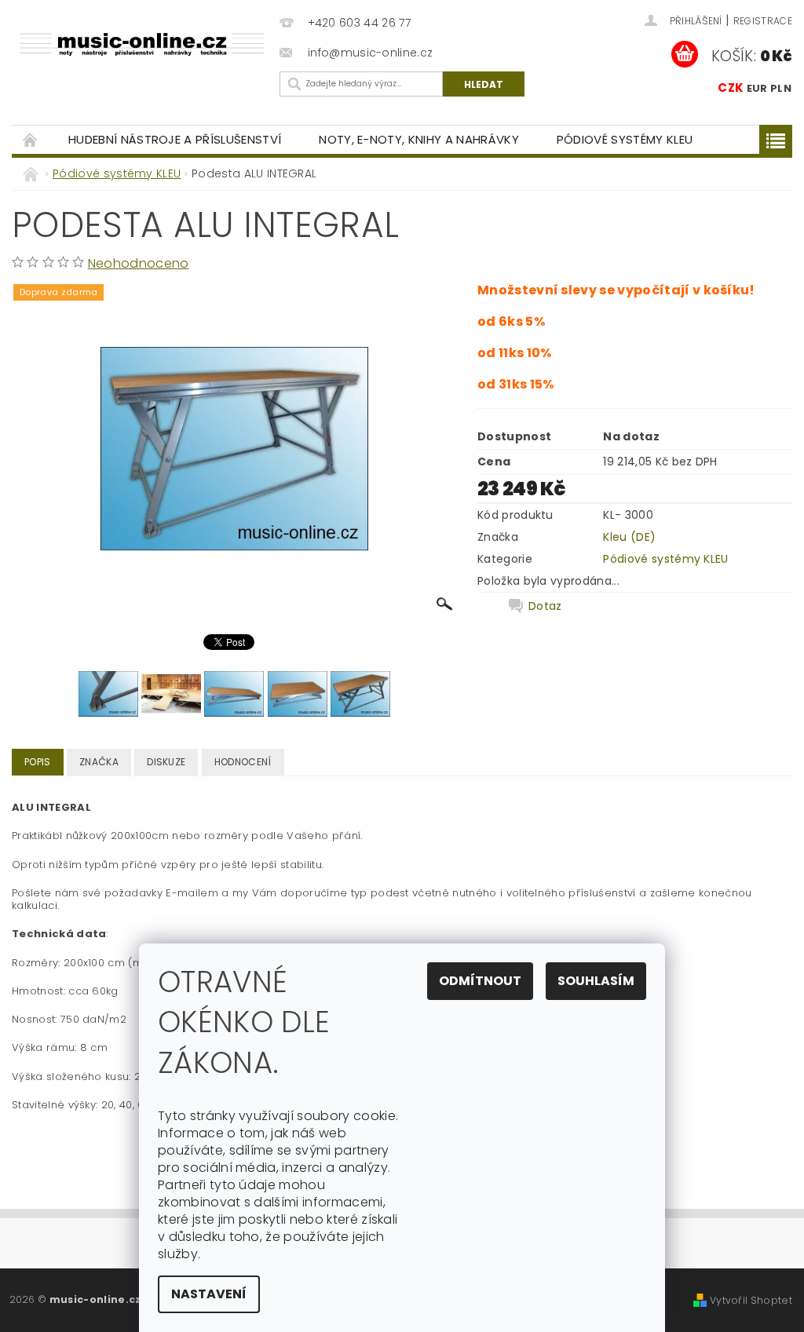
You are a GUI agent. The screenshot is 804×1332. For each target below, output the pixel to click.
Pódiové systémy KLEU (625, 139)
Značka (99, 761)
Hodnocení (243, 761)
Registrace (762, 20)
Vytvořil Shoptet (751, 1300)
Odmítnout (480, 981)
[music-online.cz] (142, 44)
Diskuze (166, 761)
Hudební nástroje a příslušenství (174, 139)
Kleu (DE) (629, 537)
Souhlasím (595, 981)
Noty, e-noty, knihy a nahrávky (419, 139)
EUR (757, 88)
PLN (780, 88)
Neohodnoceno (138, 263)
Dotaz (545, 606)
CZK (731, 87)
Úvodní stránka (30, 139)
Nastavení (209, 1294)
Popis (37, 761)
